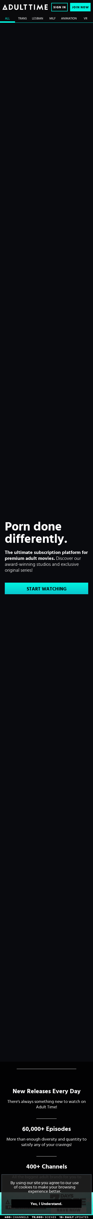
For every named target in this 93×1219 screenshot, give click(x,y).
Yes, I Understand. (46, 1203)
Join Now (80, 7)
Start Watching (47, 588)
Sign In (59, 7)
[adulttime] (25, 7)
